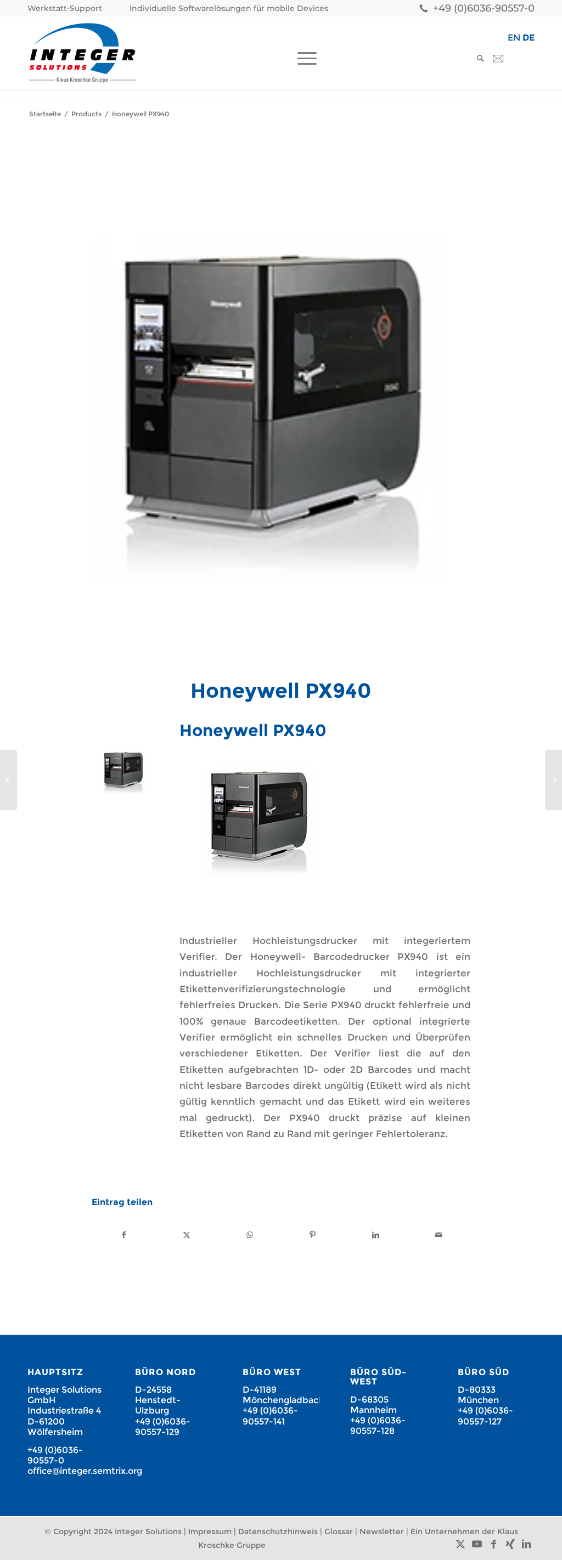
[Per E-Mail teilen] (438, 1235)
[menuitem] (67, 8)
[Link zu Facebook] (493, 1544)
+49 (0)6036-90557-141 (270, 1415)
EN (514, 37)
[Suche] (477, 58)
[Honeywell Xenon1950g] (553, 780)
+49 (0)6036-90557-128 (378, 1425)
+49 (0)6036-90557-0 (484, 8)
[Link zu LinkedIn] (526, 1544)
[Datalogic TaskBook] (8, 780)
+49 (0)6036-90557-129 (162, 1426)
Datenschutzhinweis (278, 1531)
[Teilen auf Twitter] (187, 1235)
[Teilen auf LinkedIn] (376, 1235)
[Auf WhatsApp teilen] (249, 1235)
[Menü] (303, 58)
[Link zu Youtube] (477, 1544)
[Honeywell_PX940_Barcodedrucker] (281, 410)
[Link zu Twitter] (460, 1544)
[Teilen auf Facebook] (123, 1235)
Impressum (210, 1531)
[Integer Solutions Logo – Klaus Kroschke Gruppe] (82, 53)
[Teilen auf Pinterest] (313, 1235)
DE (528, 37)
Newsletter (381, 1531)
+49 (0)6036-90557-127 (485, 1415)
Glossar (338, 1531)
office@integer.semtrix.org (84, 1471)
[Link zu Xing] (510, 1544)
